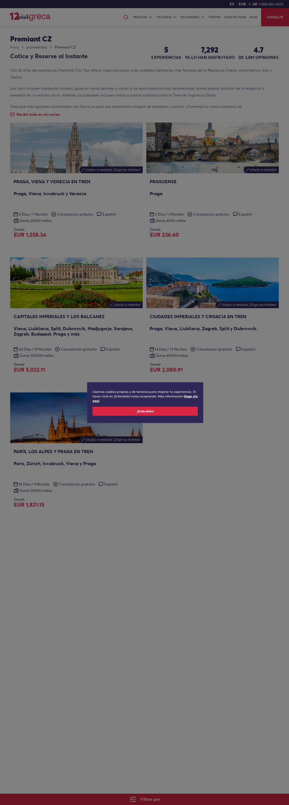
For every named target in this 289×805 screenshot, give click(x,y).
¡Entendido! (145, 411)
